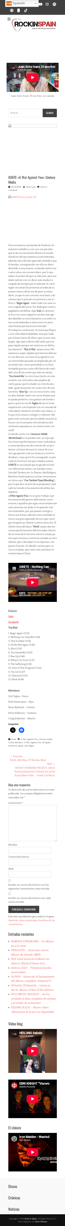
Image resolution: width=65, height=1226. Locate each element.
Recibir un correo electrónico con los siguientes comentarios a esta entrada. (29, 887)
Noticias (13, 1209)
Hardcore (12, 746)
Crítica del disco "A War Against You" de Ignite (29, 742)
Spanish (18, 3)
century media (45, 739)
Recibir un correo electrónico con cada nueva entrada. (29, 900)
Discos (12, 1186)
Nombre (12, 844)
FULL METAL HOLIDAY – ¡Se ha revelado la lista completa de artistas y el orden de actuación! (33, 999)
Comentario (15, 803)
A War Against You (29, 739)
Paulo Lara (31, 187)
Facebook (13, 622)
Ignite (20, 746)
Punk (13, 739)
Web (10, 616)
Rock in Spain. (31, 1219)
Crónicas (14, 1197)
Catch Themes (41, 1222)
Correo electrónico (18, 857)
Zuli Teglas (29, 746)
